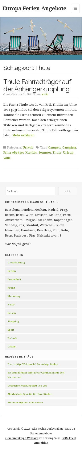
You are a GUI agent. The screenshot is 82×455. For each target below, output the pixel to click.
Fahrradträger (13, 152)
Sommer (44, 152)
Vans (7, 158)
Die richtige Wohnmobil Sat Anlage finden (33, 364)
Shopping (13, 321)
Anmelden (41, 442)
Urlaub (28, 147)
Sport (11, 329)
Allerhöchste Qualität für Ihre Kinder (30, 394)
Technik (12, 338)
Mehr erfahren (23, 135)
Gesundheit (14, 279)
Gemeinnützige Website (21, 438)
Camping (69, 147)
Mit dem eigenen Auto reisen (25, 402)
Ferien (12, 270)
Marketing (14, 296)
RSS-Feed (69, 438)
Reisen (12, 312)
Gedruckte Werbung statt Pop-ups (27, 385)
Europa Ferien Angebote (34, 8)
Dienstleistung (16, 262)
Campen (54, 147)
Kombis (31, 152)
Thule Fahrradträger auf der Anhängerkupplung (37, 85)
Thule (57, 152)
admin (45, 94)
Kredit (11, 287)
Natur (11, 304)
